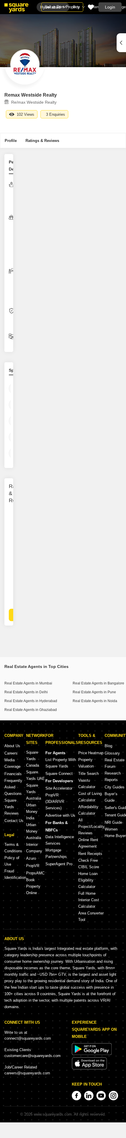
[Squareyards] (16, 7)
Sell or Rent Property (62, 7)
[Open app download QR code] (121, 42)
